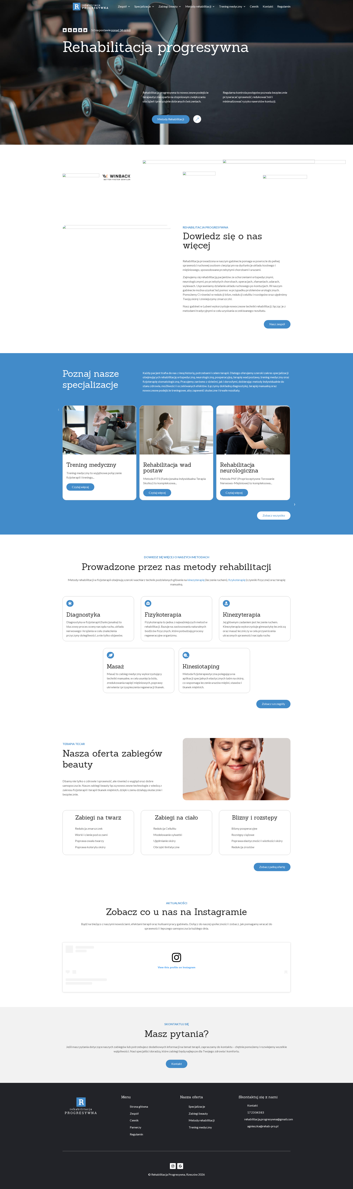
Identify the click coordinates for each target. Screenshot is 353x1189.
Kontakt (268, 6)
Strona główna (139, 1106)
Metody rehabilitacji (198, 6)
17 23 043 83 (255, 1112)
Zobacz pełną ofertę (272, 867)
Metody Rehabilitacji (170, 119)
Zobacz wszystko (274, 515)
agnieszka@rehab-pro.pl (262, 1126)
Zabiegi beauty (168, 6)
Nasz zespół (277, 324)
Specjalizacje (142, 6)
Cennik (254, 6)
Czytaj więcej (80, 487)
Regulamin (283, 6)
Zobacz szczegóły (273, 704)
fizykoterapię (236, 580)
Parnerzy (135, 1127)
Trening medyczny (230, 6)
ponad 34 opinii (121, 30)
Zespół (122, 6)
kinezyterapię (196, 580)
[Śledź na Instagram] (173, 1166)
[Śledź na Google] (180, 1166)
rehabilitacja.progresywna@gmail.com (268, 1119)
